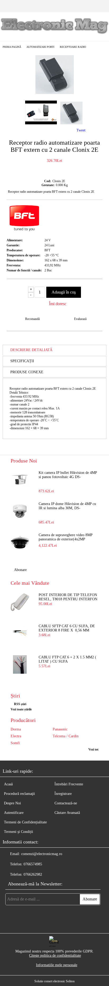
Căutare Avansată (67, 813)
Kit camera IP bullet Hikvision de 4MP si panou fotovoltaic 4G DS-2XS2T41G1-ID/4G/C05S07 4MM (68, 475)
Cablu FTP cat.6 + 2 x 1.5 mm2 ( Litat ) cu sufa (67, 659)
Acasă (8, 784)
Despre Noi (12, 803)
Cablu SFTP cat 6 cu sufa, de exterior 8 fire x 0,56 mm (67, 628)
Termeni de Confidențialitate (25, 822)
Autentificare (14, 813)
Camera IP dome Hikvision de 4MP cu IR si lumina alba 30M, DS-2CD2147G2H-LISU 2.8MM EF (67, 506)
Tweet (80, 130)
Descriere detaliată (31, 350)
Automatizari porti (40, 46)
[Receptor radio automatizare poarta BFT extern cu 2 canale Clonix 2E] (54, 93)
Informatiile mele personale (56, 965)
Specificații (22, 361)
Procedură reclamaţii (19, 794)
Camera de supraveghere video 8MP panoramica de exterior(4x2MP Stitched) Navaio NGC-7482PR (65, 537)
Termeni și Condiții (18, 832)
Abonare (20, 570)
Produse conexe (26, 372)
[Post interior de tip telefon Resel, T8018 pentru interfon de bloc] (20, 602)
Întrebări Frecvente (68, 784)
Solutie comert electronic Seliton (54, 981)
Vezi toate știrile (21, 709)
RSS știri (20, 704)
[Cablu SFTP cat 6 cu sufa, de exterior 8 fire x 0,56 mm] (20, 633)
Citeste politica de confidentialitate (55, 955)
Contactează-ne (65, 803)
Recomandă (32, 319)
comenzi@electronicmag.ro (41, 854)
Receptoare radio (73, 46)
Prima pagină (12, 46)
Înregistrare (63, 794)
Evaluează (80, 319)
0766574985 (33, 864)
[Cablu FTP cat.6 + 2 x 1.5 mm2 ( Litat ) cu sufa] (20, 664)
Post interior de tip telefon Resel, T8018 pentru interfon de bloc (68, 597)
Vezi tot (93, 749)
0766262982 (33, 874)
